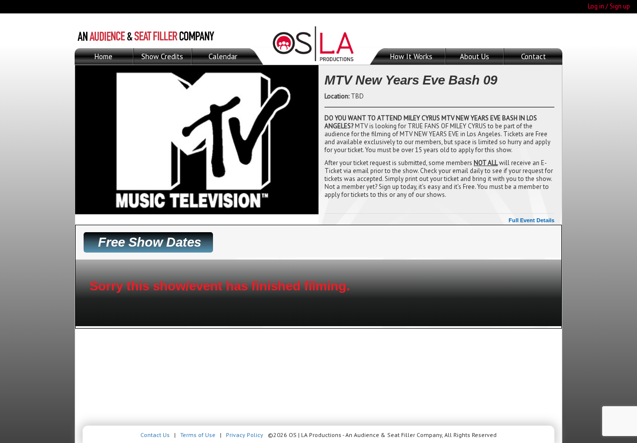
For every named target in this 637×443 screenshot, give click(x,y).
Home (103, 56)
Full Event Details (531, 220)
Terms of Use (197, 435)
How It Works (411, 56)
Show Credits (162, 56)
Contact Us (155, 435)
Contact (533, 56)
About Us (474, 56)
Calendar (223, 56)
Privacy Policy (244, 435)
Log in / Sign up (609, 6)
